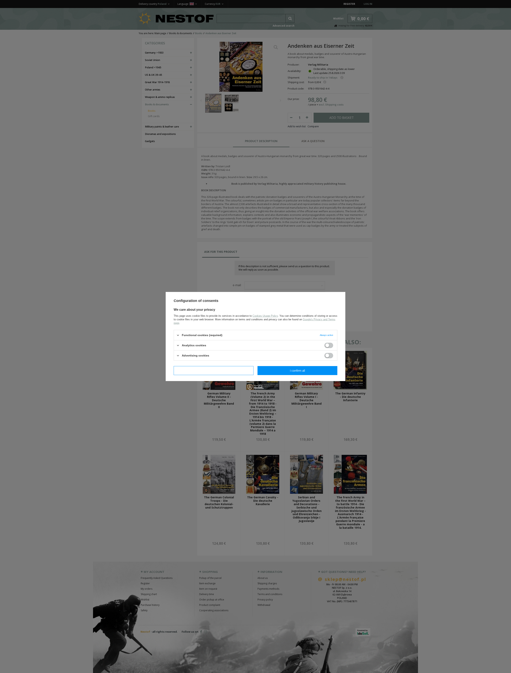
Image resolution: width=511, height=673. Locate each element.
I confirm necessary (213, 370)
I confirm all (297, 370)
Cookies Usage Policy (265, 315)
